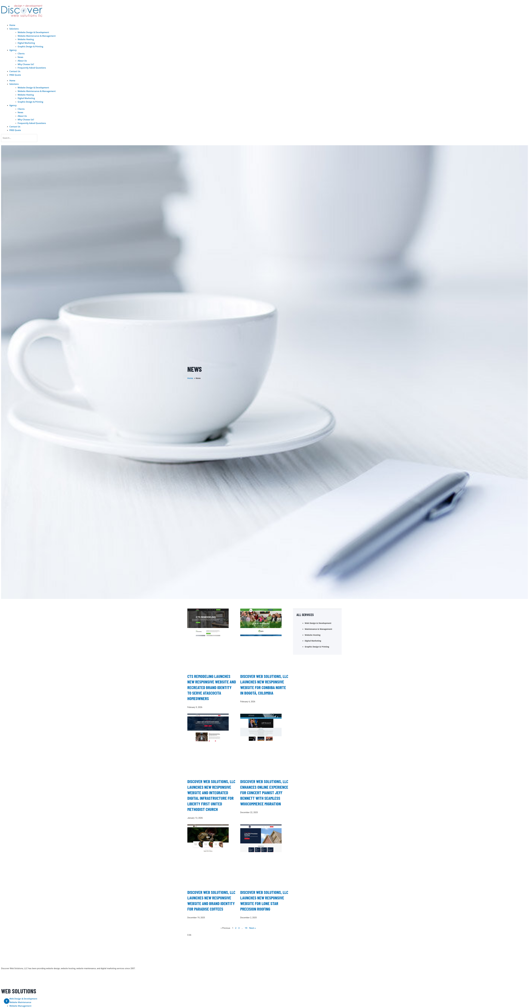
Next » (252, 928)
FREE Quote (15, 74)
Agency (13, 50)
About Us (22, 60)
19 (246, 928)
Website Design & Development (33, 32)
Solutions (14, 28)
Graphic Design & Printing (30, 46)
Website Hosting (26, 39)
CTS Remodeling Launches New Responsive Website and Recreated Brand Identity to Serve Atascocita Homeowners (211, 687)
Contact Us (14, 71)
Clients (21, 53)
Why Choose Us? (26, 64)
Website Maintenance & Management (37, 35)
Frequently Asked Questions (32, 67)
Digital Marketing (26, 42)
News (20, 57)
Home (12, 25)
